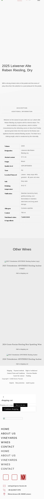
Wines (5, 442)
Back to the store (20, 405)
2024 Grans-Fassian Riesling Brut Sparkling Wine (22, 344)
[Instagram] (10, 388)
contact (8, 446)
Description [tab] (22, 108)
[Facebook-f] (4, 388)
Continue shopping (11, 409)
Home (5, 429)
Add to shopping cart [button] (22, 273)
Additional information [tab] (22, 111)
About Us (8, 433)
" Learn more (25, 217)
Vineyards (9, 438)
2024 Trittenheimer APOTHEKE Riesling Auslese (22, 359)
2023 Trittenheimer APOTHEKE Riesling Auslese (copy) (22, 267)
